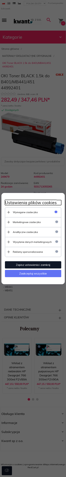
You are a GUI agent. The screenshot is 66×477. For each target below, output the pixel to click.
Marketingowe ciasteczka (27, 222)
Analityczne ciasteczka (25, 232)
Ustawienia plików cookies (31, 202)
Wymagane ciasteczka (25, 212)
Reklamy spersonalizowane (28, 251)
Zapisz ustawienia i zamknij (33, 265)
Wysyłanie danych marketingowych (32, 242)
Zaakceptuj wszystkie (33, 273)
